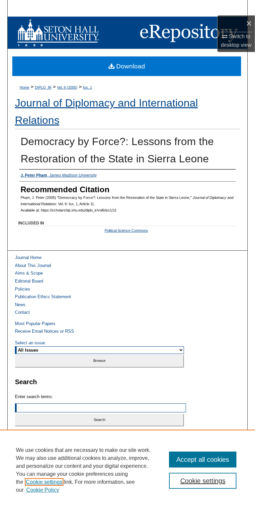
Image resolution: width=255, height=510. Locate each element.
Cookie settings (44, 482)
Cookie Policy (42, 490)
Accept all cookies (202, 459)
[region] (127, 470)
